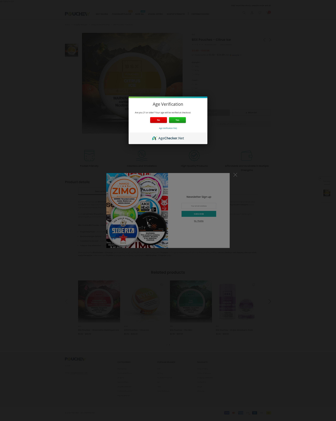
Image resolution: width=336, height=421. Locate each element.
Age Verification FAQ (168, 128)
